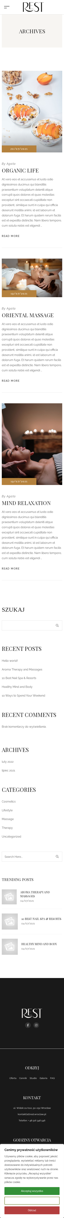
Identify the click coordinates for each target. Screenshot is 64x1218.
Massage (8, 819)
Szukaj (13, 609)
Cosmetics (9, 801)
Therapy (7, 828)
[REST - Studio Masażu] (33, 7)
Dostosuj (32, 1200)
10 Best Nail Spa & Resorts (19, 678)
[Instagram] (36, 1025)
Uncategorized (11, 836)
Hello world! (10, 660)
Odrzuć (32, 1210)
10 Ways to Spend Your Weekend (23, 695)
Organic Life (20, 170)
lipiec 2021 (8, 770)
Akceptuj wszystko (32, 1191)
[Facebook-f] (28, 1025)
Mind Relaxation (26, 502)
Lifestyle (7, 810)
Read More (11, 236)
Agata (11, 163)
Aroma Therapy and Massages (22, 669)
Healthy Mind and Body (17, 687)
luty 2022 (8, 761)
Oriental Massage (28, 315)
